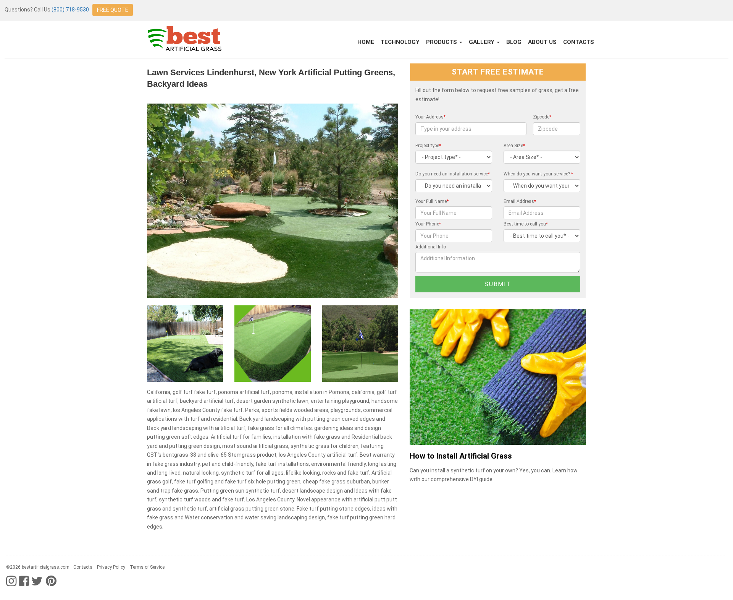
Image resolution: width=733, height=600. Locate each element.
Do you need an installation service (452, 174)
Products (442, 42)
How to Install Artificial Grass (461, 456)
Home (365, 42)
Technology (400, 42)
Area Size (514, 145)
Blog (513, 42)
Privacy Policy (111, 567)
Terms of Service (147, 567)
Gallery (482, 42)
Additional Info (430, 247)
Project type (428, 145)
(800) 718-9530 (70, 9)
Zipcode (542, 117)
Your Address (430, 117)
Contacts (578, 42)
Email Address (520, 201)
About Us (542, 42)
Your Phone (428, 224)
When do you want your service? (538, 174)
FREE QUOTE (112, 10)
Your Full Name (432, 201)
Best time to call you (526, 224)
